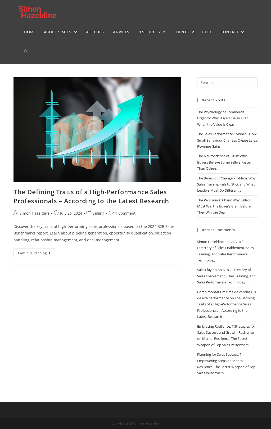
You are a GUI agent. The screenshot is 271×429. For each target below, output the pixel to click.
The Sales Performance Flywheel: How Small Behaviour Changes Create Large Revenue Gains (227, 140)
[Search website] (26, 51)
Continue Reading (32, 253)
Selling (99, 213)
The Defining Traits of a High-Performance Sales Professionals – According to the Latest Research (91, 196)
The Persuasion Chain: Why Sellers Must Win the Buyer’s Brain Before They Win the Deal (224, 206)
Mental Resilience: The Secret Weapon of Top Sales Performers (226, 367)
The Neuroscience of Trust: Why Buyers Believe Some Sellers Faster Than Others (224, 162)
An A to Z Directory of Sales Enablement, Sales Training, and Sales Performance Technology (226, 276)
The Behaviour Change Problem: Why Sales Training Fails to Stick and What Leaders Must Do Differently (226, 184)
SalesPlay (204, 269)
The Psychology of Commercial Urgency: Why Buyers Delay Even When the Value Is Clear (223, 118)
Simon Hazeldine (34, 213)
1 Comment (125, 213)
